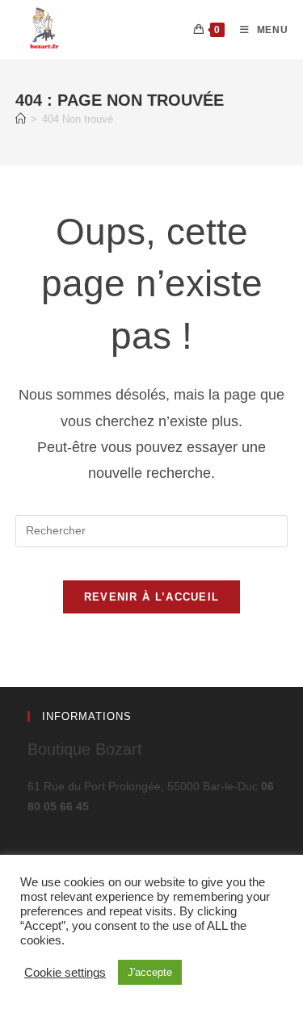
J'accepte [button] (150, 972)
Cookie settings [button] (65, 972)
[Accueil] (20, 119)
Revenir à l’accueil (152, 597)
